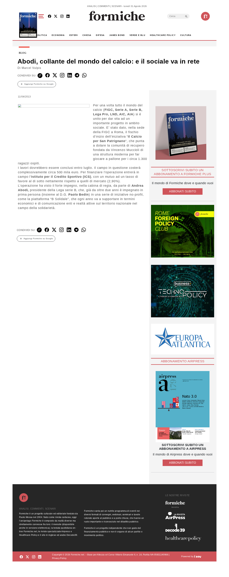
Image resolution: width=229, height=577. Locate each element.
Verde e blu (137, 35)
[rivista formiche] (182, 406)
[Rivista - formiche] (184, 504)
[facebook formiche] (21, 557)
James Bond (117, 35)
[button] (42, 25)
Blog (22, 53)
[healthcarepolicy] (184, 538)
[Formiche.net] (205, 16)
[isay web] (197, 556)
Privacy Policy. (59, 558)
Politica (41, 35)
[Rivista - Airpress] (184, 515)
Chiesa (86, 35)
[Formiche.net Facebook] (50, 16)
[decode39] (184, 527)
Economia (58, 35)
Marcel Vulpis (31, 67)
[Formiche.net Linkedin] (68, 16)
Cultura (185, 35)
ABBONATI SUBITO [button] (182, 191)
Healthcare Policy (163, 35)
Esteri (73, 35)
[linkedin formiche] (40, 557)
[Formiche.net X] (56, 16)
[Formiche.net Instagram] (62, 16)
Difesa (100, 35)
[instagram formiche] (34, 557)
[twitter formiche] (27, 557)
